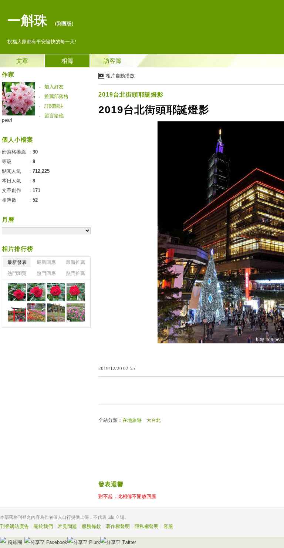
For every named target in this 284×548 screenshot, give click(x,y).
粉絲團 (15, 542)
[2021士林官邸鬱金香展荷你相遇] (17, 292)
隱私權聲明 (147, 526)
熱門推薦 (75, 273)
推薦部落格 (56, 96)
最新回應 (46, 262)
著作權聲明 (118, 526)
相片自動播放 (120, 75)
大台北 (153, 420)
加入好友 (54, 87)
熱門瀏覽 (17, 273)
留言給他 (54, 115)
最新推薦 (75, 262)
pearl (7, 120)
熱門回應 (46, 273)
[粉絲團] (3, 540)
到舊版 (64, 23)
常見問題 (67, 526)
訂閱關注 (54, 106)
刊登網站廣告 (14, 526)
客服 (168, 526)
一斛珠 (27, 20)
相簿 (67, 61)
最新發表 (17, 262)
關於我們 (43, 526)
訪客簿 (112, 61)
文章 (22, 61)
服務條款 (91, 526)
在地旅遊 (132, 420)
